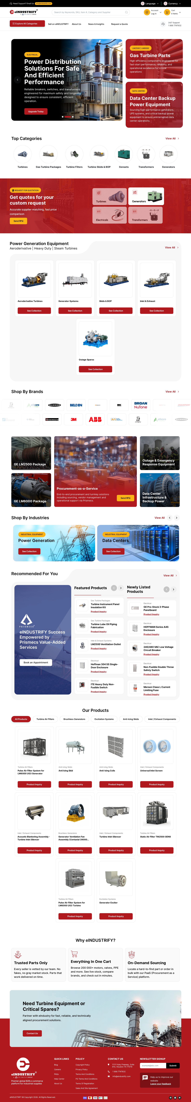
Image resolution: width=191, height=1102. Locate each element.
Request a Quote (119, 24)
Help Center (59, 1079)
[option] (54, 543)
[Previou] (114, 588)
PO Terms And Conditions (86, 1079)
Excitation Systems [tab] (104, 719)
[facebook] (170, 1097)
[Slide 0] (65, 117)
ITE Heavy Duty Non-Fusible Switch (102, 686)
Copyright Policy (83, 1065)
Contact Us (32, 1033)
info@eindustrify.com (121, 1076)
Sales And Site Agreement (87, 1088)
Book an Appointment (36, 662)
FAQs (56, 1074)
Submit (172, 1065)
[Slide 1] (70, 117)
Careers (57, 1069)
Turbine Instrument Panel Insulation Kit (105, 606)
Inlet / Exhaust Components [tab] (162, 719)
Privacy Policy (82, 1069)
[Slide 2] (73, 117)
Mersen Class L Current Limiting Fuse (157, 689)
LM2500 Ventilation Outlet (106, 644)
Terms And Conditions (85, 1074)
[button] (153, 12)
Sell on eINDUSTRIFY (58, 24)
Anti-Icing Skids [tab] (131, 719)
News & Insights (96, 24)
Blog (56, 1065)
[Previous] (167, 589)
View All (171, 138)
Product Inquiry (98, 611)
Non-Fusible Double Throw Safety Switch (159, 669)
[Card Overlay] (34, 288)
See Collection (34, 310)
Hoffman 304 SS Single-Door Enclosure (104, 666)
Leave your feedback (160, 1083)
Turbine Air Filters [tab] (45, 719)
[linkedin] (179, 1097)
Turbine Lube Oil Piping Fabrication (104, 626)
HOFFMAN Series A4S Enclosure (156, 628)
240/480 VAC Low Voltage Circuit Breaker (158, 648)
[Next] (121, 588)
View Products (35, 111)
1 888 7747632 (119, 1071)
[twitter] (175, 1097)
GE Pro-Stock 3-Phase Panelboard (156, 608)
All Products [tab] (21, 719)
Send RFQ (18, 221)
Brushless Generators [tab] (74, 719)
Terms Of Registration (85, 1083)
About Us (76, 24)
